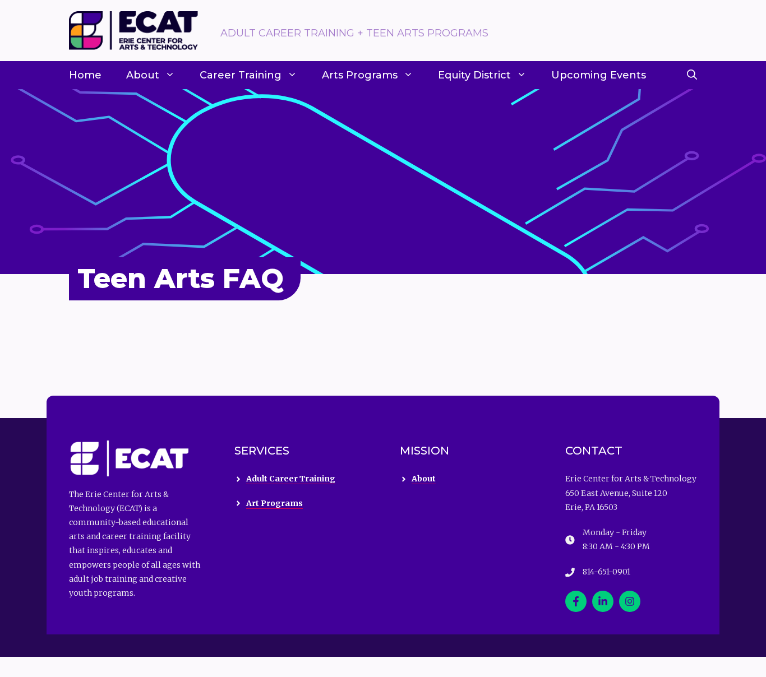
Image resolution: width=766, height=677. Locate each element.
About (142, 75)
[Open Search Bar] (692, 75)
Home (85, 75)
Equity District (474, 75)
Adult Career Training (290, 479)
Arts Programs (360, 75)
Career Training (241, 75)
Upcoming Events (598, 75)
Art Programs (274, 503)
